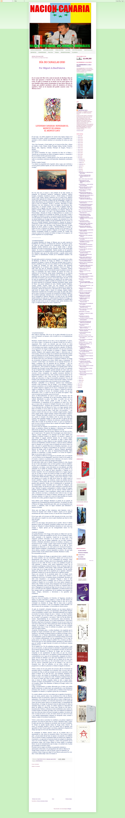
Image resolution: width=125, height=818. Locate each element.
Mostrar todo (91, 560)
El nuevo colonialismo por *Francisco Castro (84, 301)
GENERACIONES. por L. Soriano (85, 342)
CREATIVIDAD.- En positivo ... (84, 311)
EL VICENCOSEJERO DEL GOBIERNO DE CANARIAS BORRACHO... (85, 347)
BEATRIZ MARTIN (81, 558)
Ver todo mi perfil (80, 130)
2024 (79, 137)
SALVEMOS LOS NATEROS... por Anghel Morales (85, 344)
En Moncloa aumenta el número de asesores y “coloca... (86, 233)
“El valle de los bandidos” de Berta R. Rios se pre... (85, 369)
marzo (80, 378)
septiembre (81, 164)
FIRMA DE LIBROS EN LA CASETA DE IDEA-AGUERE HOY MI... (85, 188)
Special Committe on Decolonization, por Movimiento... (86, 244)
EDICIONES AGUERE (48, 50)
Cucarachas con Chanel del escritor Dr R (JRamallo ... (86, 359)
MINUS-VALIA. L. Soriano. (84, 363)
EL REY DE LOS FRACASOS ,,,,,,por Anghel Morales (86, 286)
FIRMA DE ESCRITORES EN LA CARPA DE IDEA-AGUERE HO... (86, 208)
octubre (80, 162)
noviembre (81, 160)
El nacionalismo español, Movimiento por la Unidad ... (85, 221)
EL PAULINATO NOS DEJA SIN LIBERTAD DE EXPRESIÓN (85, 322)
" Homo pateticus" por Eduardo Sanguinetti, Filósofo (85, 307)
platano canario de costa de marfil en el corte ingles (85, 309)
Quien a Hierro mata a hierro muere (86, 178)
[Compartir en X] (61, 759)
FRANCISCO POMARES (83, 552)
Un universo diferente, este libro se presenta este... (85, 249)
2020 (79, 144)
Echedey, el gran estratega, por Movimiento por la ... (85, 269)
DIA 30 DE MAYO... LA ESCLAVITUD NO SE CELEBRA (86, 185)
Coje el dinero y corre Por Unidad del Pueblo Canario (85, 274)
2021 (79, 142)
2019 (79, 145)
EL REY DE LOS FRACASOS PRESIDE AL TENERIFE (84, 293)
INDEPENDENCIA (88, 50)
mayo (80, 171)
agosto (80, 165)
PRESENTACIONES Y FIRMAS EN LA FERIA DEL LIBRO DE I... (85, 224)
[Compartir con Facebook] (63, 759)
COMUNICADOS (42, 52)
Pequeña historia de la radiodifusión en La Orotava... (86, 304)
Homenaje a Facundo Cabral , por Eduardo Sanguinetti (85, 330)
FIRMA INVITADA (59, 50)
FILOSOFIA (74, 52)
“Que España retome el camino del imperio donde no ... (85, 202)
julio (80, 167)
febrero (80, 380)
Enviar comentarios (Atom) (42, 801)
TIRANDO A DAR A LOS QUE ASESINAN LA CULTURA (84, 296)
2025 (79, 135)
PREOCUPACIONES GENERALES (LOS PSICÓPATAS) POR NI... (86, 260)
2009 (79, 387)
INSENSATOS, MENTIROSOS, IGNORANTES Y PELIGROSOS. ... (85, 227)
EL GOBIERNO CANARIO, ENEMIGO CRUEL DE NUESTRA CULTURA (86, 218)
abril (80, 376)
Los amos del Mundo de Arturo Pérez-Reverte (85, 333)
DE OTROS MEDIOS (77, 50)
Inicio (53, 798)
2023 (79, 139)
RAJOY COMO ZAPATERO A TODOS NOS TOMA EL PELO (86, 277)
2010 (79, 385)
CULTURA (68, 50)
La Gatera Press (81, 554)
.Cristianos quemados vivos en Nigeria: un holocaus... (85, 327)
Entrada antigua (69, 798)
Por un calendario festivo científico (85, 209)
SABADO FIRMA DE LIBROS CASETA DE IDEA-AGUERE (85, 215)
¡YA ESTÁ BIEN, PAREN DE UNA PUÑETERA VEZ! (85, 255)
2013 (79, 156)
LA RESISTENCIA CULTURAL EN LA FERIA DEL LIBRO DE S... (86, 196)
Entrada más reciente (36, 798)
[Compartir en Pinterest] (64, 759)
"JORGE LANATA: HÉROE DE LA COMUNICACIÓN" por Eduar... (85, 258)
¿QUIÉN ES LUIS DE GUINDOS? (85, 290)
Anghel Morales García (82, 110)
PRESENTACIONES (65, 52)
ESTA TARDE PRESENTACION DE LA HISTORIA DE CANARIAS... (85, 205)
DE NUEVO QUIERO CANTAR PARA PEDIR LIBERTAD (86, 230)
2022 (79, 140)
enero (80, 382)
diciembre (81, 159)
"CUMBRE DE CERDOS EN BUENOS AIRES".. (84, 299)
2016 (79, 151)
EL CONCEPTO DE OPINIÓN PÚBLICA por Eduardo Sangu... (85, 362)
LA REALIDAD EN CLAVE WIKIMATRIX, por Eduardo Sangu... (84, 181)
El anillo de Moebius (82, 550)
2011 (79, 384)
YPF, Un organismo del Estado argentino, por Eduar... (85, 252)
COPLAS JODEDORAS (36, 50)
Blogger (69, 808)
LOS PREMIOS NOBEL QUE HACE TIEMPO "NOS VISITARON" (86, 266)
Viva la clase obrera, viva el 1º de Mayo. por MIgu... (85, 372)
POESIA (57, 52)
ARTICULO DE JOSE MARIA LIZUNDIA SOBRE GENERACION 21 (86, 282)
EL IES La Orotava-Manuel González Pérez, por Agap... (86, 366)
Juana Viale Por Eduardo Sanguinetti (84, 325)
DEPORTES (33, 52)
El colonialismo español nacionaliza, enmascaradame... (86, 319)
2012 (79, 157)
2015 (79, 152)
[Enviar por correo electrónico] (59, 759)
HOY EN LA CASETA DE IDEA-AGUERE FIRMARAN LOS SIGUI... (85, 176)
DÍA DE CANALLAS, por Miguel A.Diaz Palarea (85, 190)
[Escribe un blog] (60, 759)
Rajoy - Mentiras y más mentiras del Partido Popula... (86, 354)
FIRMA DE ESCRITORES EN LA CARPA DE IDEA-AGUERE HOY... (86, 193)
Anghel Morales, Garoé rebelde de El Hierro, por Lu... (85, 247)
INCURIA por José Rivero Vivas (85, 335)
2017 (79, 149)
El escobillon (80, 556)
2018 (79, 147)
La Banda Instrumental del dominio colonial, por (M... (86, 374)
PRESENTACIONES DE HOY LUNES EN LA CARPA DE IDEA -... (85, 199)
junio (80, 169)
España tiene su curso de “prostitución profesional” (84, 317)
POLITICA (50, 52)
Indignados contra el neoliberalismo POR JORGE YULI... (86, 263)
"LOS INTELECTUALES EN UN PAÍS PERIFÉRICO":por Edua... (86, 241)
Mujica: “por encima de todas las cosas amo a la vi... (85, 212)
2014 (79, 154)
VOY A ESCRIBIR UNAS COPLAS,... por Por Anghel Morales (86, 351)
